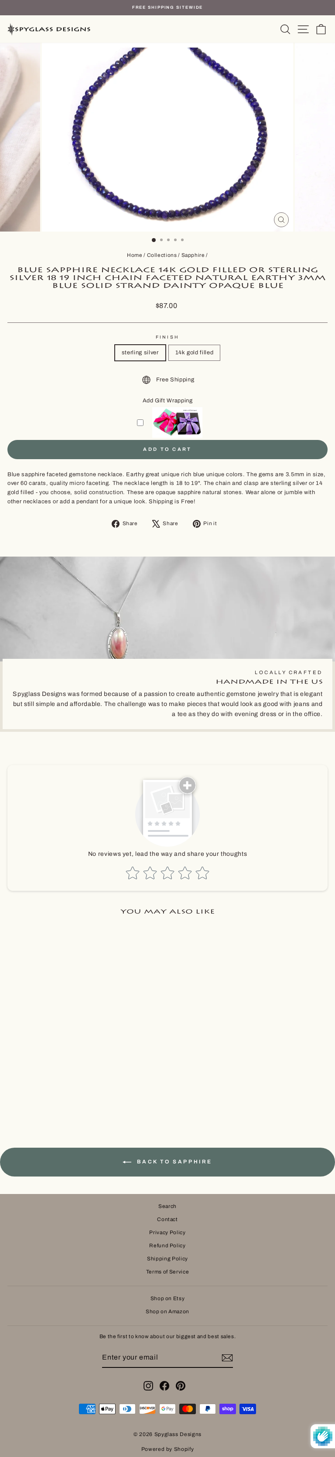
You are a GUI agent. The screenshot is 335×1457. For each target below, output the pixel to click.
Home (135, 255)
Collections (162, 255)
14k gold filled (194, 353)
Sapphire (193, 255)
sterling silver (140, 353)
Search (167, 1206)
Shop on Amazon (167, 1311)
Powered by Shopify (167, 1449)
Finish (167, 337)
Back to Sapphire (173, 1162)
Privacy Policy (167, 1232)
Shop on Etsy (167, 1298)
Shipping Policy (167, 1258)
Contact (167, 1219)
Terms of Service (167, 1271)
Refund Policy (167, 1245)
